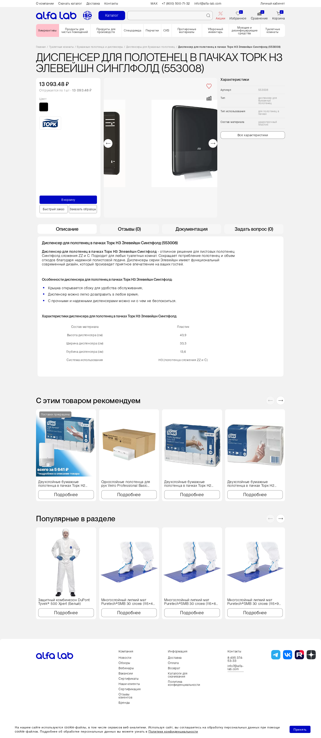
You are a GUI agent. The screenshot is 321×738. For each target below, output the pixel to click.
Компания (126, 651)
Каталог (112, 15)
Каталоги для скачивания (177, 675)
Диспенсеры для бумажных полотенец (150, 47)
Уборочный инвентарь (215, 31)
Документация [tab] (192, 229)
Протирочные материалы (187, 31)
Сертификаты (129, 678)
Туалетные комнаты (272, 31)
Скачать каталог (70, 3)
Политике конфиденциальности (173, 731)
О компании (45, 3)
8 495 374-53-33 (235, 659)
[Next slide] (213, 143)
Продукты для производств (106, 31)
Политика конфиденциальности (184, 683)
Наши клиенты (129, 683)
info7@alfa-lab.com (236, 667)
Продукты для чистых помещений (74, 31)
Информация (177, 651)
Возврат (174, 668)
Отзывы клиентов (126, 696)
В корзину (68, 199)
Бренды (124, 702)
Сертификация (130, 689)
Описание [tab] (67, 229)
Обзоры (124, 662)
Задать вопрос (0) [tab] (254, 229)
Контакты (111, 3)
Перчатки (152, 30)
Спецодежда (132, 30)
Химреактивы (47, 30)
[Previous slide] (108, 143)
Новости (125, 657)
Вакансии (126, 673)
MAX (154, 3)
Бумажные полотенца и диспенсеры (100, 47)
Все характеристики (253, 135)
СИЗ (166, 30)
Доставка (93, 3)
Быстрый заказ (53, 209)
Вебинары (126, 668)
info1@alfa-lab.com (207, 3)
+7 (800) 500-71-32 (176, 3)
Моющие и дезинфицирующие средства (245, 30)
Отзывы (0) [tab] (129, 229)
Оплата (173, 662)
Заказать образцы (83, 209)
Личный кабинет (273, 3)
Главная (41, 47)
